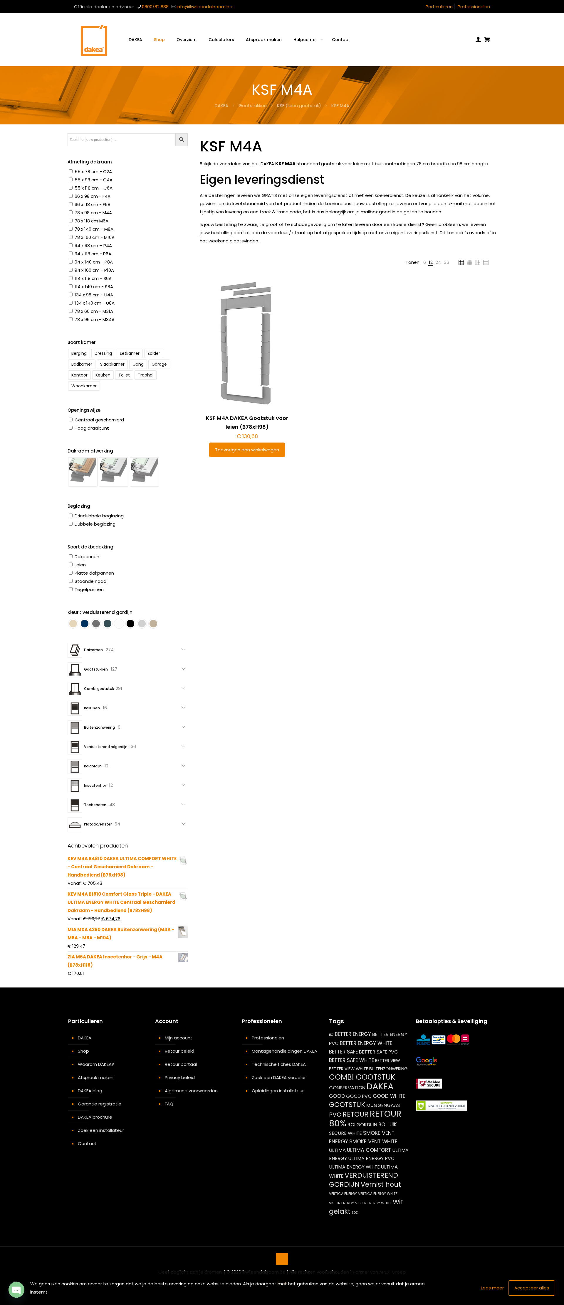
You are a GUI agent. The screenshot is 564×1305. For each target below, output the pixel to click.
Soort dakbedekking (90, 547)
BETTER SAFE (343, 1051)
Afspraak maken (95, 1077)
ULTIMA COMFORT (369, 1150)
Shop (83, 1051)
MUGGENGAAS (383, 1105)
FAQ (169, 1104)
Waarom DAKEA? (96, 1064)
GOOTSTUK (347, 1104)
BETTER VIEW (387, 1060)
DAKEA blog (90, 1091)
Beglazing (79, 506)
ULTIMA (337, 1150)
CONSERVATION (347, 1087)
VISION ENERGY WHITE (373, 1203)
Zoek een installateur (101, 1130)
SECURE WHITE (345, 1133)
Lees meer (492, 1288)
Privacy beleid (180, 1077)
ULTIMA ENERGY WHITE (354, 1167)
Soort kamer (82, 342)
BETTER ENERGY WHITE (366, 1043)
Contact (87, 1143)
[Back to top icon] (282, 1259)
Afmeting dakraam (90, 162)
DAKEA (221, 105)
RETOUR (356, 1114)
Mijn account (178, 1038)
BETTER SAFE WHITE (351, 1060)
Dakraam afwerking (90, 451)
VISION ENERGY (341, 1203)
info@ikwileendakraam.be (204, 7)
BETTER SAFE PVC (378, 1052)
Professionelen (474, 7)
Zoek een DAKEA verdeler (279, 1077)
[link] (425, 262)
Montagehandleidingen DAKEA (284, 1051)
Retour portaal (181, 1064)
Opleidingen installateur (278, 1091)
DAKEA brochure (95, 1117)
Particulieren (439, 7)
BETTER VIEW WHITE (348, 1069)
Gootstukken (253, 105)
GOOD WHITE (389, 1096)
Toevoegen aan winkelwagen (247, 450)
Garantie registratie (99, 1104)
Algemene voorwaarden (191, 1091)
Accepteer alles (531, 1288)
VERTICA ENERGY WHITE (377, 1193)
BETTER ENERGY (353, 1034)
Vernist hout (381, 1184)
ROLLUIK (387, 1124)
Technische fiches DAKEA (279, 1064)
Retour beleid (179, 1051)
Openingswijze (84, 410)
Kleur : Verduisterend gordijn (100, 612)
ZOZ (355, 1213)
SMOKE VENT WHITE (373, 1141)
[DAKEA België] (94, 39)
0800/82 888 (155, 7)
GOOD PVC (359, 1096)
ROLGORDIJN (362, 1124)
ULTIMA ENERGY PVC (371, 1158)
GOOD (337, 1096)
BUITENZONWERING (388, 1069)
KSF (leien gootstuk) (299, 105)
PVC (335, 1114)
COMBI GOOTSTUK (362, 1077)
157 (331, 1035)
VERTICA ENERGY (343, 1193)
